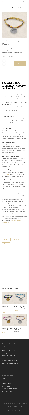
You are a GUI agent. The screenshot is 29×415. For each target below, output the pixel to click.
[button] (26, 2)
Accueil (3, 7)
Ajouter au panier (20, 63)
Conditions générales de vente (9, 388)
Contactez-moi (5, 381)
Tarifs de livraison (6, 386)
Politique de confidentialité (8, 391)
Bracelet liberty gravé (11, 7)
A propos (4, 378)
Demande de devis (6, 383)
